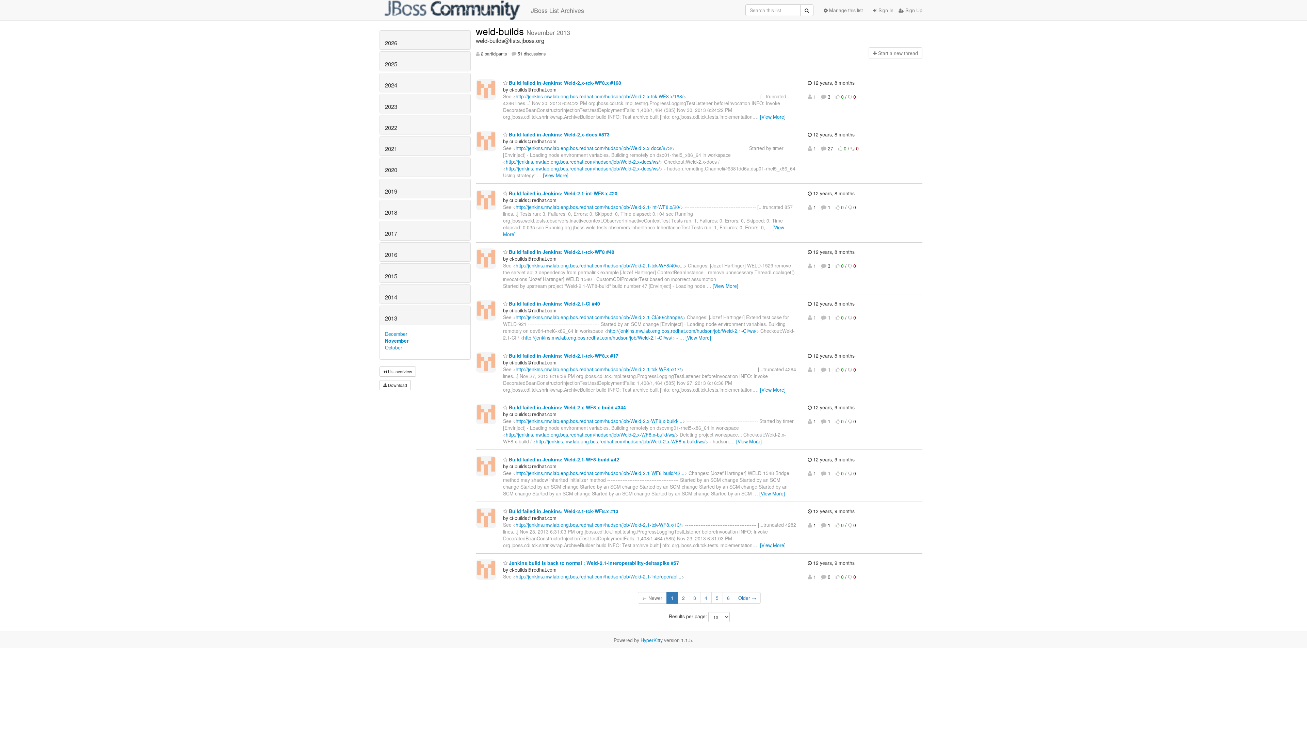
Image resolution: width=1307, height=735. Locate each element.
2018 (391, 212)
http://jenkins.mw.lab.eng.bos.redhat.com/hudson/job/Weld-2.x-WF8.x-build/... (599, 421)
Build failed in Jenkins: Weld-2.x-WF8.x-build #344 (566, 407)
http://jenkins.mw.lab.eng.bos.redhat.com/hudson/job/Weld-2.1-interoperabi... (598, 576)
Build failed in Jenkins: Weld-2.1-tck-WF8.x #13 (562, 511)
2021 (391, 149)
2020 (391, 170)
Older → (747, 597)
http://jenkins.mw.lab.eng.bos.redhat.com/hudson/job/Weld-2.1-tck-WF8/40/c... (600, 265)
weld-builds (501, 31)
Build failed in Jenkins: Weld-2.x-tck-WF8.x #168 (564, 82)
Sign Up (913, 10)
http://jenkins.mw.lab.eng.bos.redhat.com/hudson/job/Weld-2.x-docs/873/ (594, 148)
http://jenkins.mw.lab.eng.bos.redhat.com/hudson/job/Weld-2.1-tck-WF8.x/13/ (598, 524)
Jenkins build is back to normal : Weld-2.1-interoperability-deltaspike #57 (593, 562)
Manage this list (845, 10)
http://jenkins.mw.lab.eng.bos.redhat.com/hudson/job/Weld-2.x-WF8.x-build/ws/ (591, 434)
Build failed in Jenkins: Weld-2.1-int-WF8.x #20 (562, 193)
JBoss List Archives (557, 10)
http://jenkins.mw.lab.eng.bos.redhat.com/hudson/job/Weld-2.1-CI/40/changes (599, 317)
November (396, 340)
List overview (399, 371)
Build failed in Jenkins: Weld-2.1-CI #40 (553, 303)
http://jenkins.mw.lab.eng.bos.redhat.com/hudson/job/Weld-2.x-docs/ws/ (583, 161)
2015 (391, 276)
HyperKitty (652, 640)
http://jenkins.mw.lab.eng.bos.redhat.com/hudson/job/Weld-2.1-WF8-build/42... (600, 473)
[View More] (773, 116)
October (393, 347)
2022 (391, 128)
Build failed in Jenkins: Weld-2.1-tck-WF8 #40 (560, 251)
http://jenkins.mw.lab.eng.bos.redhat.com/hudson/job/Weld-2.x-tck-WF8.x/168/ (599, 96)
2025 (391, 64)
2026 (391, 43)
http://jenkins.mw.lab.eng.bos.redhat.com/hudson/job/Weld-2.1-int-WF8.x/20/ (598, 206)
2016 (391, 254)
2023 (391, 106)
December (396, 333)
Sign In (885, 10)
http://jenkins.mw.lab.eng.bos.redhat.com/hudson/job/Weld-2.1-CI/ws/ (681, 330)
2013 (391, 318)
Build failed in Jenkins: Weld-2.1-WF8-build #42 (563, 459)
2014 (391, 297)
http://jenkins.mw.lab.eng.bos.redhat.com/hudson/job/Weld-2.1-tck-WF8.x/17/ (598, 369)
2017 (391, 233)
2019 (391, 191)
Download (397, 385)
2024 (391, 85)
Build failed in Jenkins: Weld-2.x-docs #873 (558, 134)
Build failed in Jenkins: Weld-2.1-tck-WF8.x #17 (562, 355)
